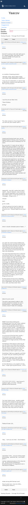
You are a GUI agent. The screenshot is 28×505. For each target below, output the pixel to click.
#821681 (25, 110)
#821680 (25, 128)
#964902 (24, 413)
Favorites (4, 27)
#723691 (25, 429)
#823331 (24, 63)
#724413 (24, 471)
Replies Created (5, 22)
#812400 (24, 180)
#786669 (25, 288)
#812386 (25, 232)
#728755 (25, 390)
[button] (1, 1)
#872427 (25, 43)
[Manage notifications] (24, 501)
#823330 (24, 89)
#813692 (25, 216)
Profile (3, 18)
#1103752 (24, 371)
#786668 (25, 311)
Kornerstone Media (20, 503)
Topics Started (5, 20)
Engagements (5, 25)
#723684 (24, 445)
